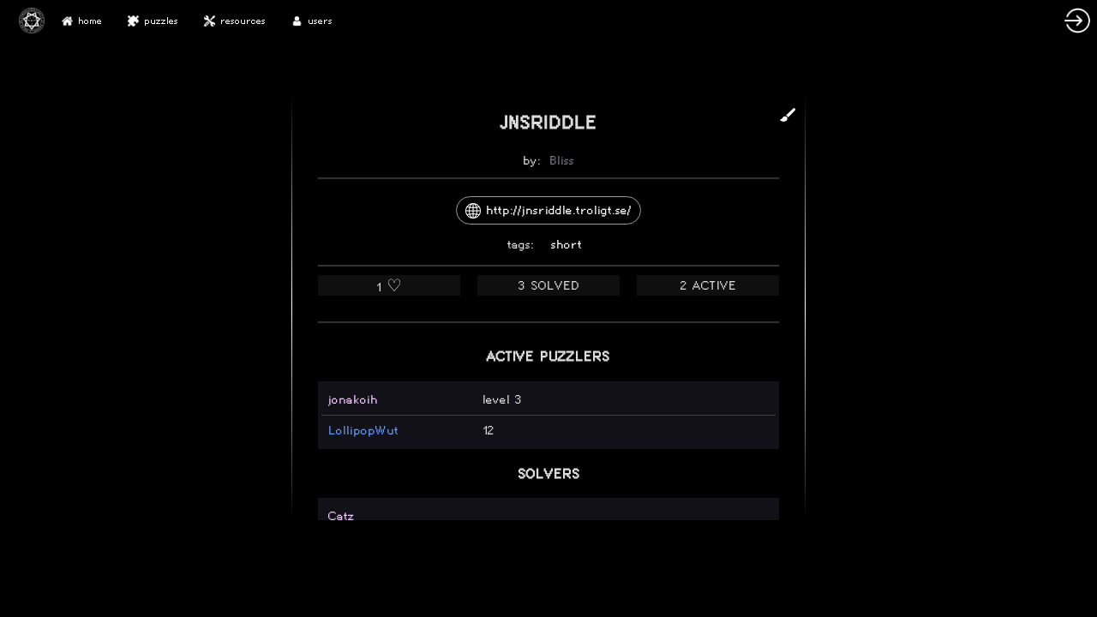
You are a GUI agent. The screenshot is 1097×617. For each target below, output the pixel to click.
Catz (341, 516)
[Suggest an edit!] (787, 115)
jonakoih (353, 399)
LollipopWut (363, 430)
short (566, 244)
